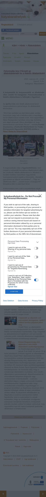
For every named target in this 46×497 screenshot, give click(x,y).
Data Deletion (8, 301)
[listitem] (23, 242)
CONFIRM (14, 291)
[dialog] (23, 248)
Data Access (23, 301)
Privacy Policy (37, 301)
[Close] (41, 196)
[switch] (36, 248)
